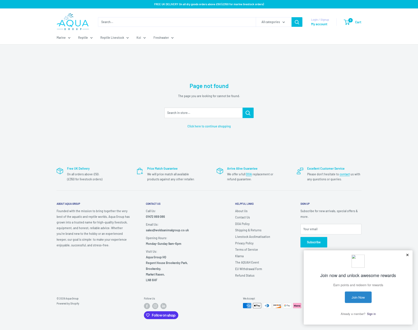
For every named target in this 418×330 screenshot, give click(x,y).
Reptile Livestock (112, 37)
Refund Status (245, 275)
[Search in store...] (248, 113)
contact (345, 174)
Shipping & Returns (248, 230)
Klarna (239, 256)
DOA (249, 174)
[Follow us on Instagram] (155, 306)
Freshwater (161, 37)
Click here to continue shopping (209, 126)
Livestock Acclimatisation (252, 237)
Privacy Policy (244, 243)
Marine (61, 37)
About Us (241, 211)
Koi (139, 37)
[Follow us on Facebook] (147, 306)
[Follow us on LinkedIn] (163, 306)
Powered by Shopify (68, 303)
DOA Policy (242, 224)
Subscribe (314, 242)
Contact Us (242, 217)
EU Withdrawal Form (248, 269)
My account (319, 24)
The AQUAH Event (247, 262)
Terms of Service (246, 249)
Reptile (83, 37)
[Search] (297, 22)
